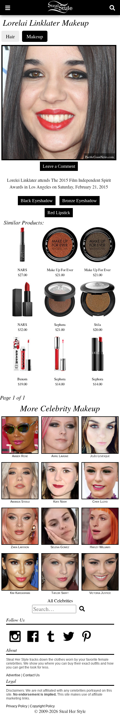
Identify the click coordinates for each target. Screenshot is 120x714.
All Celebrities (60, 600)
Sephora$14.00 (60, 381)
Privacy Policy (16, 706)
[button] (7, 8)
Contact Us (31, 675)
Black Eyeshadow (37, 200)
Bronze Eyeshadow (79, 200)
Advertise (13, 675)
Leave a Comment (59, 166)
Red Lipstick (58, 212)
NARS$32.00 (22, 327)
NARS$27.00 (22, 272)
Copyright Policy (42, 706)
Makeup (35, 36)
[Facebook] (33, 644)
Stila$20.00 (97, 327)
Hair (10, 36)
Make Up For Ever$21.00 (60, 272)
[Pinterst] (86, 644)
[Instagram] (15, 644)
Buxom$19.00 (22, 381)
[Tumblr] (51, 644)
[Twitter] (69, 644)
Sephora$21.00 (60, 327)
